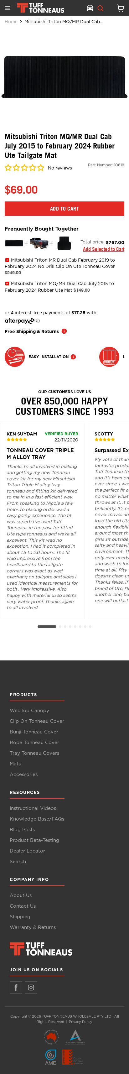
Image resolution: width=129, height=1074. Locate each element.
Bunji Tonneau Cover (34, 732)
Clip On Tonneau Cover (37, 721)
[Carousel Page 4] (70, 626)
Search (18, 861)
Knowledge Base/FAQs (37, 819)
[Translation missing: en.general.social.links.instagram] (31, 987)
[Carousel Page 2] (60, 626)
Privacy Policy (80, 1022)
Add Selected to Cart (103, 249)
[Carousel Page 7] (85, 626)
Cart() (118, 8)
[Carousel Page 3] (65, 626)
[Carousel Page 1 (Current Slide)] (47, 626)
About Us (21, 895)
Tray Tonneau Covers (34, 753)
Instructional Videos (33, 808)
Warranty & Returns (33, 927)
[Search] (100, 8)
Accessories (24, 774)
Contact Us (23, 906)
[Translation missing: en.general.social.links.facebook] (16, 987)
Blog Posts (22, 829)
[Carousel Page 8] (90, 626)
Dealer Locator (27, 851)
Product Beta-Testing (34, 840)
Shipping (20, 917)
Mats (15, 764)
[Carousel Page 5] (75, 626)
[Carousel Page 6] (80, 626)
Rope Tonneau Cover (34, 742)
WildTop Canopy (29, 710)
